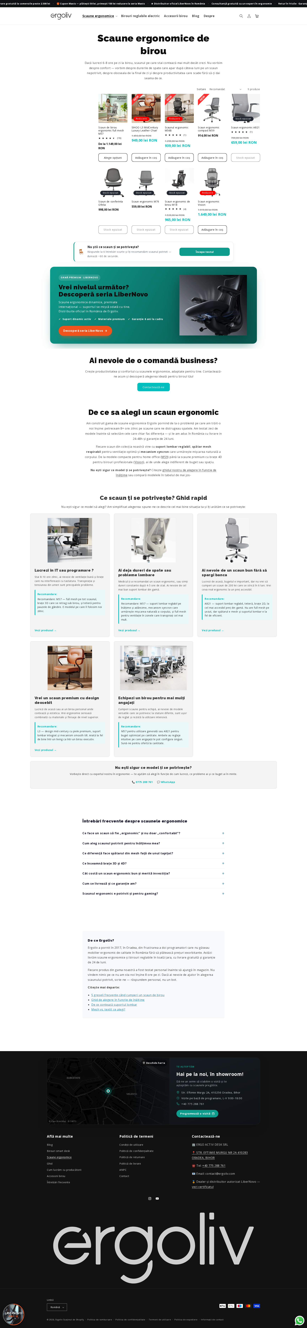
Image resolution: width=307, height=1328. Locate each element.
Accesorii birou (56, 1176)
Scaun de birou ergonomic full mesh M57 (111, 130)
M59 (164, 457)
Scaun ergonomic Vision (208, 203)
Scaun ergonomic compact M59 (208, 129)
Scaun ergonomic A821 (245, 127)
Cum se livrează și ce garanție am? (109, 883)
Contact (124, 1176)
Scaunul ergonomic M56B (176, 129)
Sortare (201, 89)
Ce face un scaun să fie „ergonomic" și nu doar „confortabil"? (131, 833)
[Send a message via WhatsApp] (299, 1320)
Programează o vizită (195, 1113)
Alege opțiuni (113, 157)
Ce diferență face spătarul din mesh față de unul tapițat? (127, 853)
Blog (50, 1144)
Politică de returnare (132, 1157)
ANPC (122, 1169)
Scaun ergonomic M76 (145, 201)
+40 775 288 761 (192, 1104)
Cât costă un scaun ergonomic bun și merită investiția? (126, 873)
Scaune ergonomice (59, 1157)
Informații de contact (212, 1319)
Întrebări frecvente (58, 1182)
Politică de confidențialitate (136, 1151)
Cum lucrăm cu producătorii (64, 1169)
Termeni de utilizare (160, 1319)
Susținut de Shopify (73, 1319)
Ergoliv (59, 1319)
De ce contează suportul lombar (114, 1005)
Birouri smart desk (58, 1151)
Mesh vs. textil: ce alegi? (108, 1009)
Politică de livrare (130, 1163)
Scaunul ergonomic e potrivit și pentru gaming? (120, 893)
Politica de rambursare (99, 1319)
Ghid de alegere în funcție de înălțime (118, 1000)
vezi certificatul (203, 1187)
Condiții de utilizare (131, 1144)
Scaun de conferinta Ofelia (110, 203)
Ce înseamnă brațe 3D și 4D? (104, 863)
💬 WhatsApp (166, 782)
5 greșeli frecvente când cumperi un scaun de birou (128, 995)
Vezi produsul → (46, 630)
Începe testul (205, 252)
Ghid (49, 1163)
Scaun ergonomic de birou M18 (177, 203)
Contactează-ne (154, 387)
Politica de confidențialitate (130, 1319)
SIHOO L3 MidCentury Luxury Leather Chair (145, 129)
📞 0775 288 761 (142, 782)
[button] (99, 16)
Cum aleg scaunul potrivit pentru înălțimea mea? (121, 843)
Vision (138, 462)
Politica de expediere (186, 1319)
